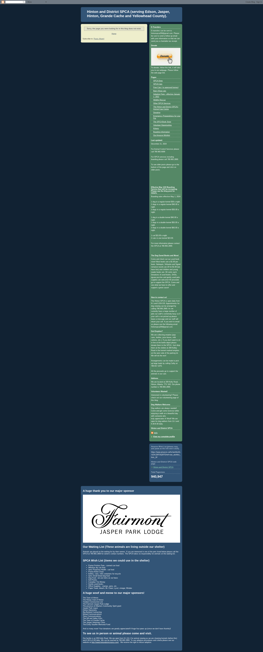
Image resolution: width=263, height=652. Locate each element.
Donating (156, 113)
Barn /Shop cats (159, 91)
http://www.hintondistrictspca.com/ (105, 642)
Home (114, 34)
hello (156, 433)
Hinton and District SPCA (163, 467)
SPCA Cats (157, 84)
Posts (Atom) (99, 39)
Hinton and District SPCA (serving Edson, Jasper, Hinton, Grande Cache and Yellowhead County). (128, 14)
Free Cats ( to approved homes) (165, 87)
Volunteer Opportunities (162, 125)
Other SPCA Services (162, 103)
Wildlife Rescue (159, 100)
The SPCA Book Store (162, 122)
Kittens (156, 128)
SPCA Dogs (158, 81)
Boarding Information (161, 132)
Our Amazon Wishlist (161, 135)
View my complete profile (164, 437)
